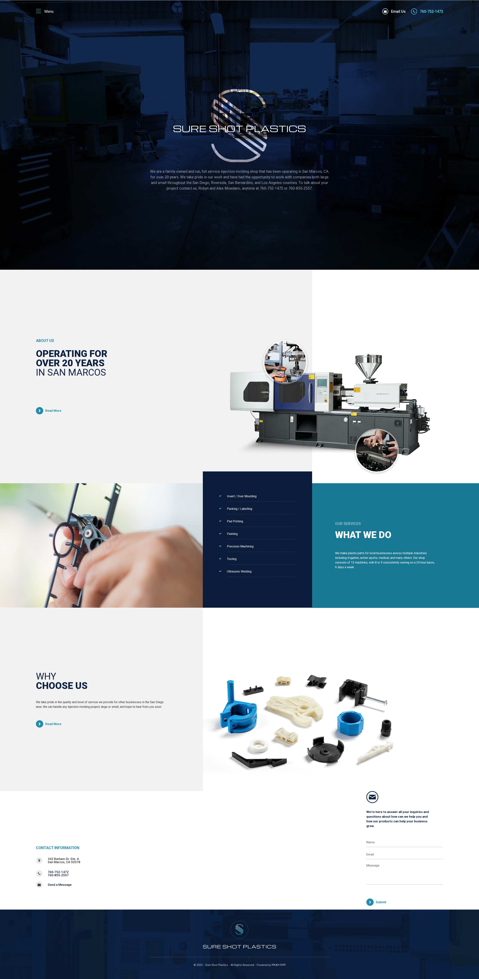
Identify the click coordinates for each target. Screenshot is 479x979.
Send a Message (60, 885)
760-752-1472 (58, 872)
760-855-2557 (58, 875)
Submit (381, 902)
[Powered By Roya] (279, 965)
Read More (53, 410)
